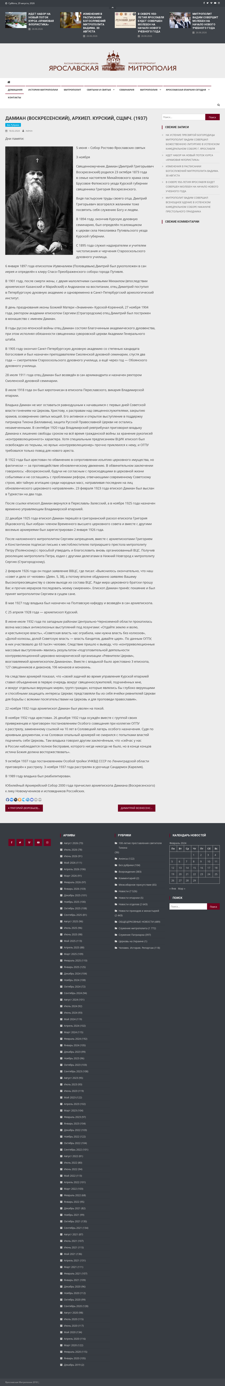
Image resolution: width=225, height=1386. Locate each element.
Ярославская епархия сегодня (186, 89)
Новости (124, 891)
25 (216, 874)
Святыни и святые (99, 89)
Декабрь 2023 (72, 1051)
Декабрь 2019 (72, 1364)
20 (180, 874)
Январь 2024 (71, 1045)
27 (180, 880)
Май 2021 (70, 1254)
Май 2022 (70, 1175)
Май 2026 (70, 862)
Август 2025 (71, 921)
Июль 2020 (70, 1319)
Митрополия (149, 89)
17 (208, 867)
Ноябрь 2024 (71, 980)
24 (208, 874)
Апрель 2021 (71, 1260)
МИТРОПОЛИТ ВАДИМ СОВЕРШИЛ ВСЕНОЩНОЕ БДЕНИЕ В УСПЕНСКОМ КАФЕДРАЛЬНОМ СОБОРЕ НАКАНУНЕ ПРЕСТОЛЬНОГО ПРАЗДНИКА (188, 204)
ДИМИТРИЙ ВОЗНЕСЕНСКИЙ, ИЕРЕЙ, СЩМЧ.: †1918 (138, 808)
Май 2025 (70, 941)
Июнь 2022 (70, 1169)
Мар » (181, 888)
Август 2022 (71, 1156)
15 (194, 867)
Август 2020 (71, 1312)
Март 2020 (70, 1345)
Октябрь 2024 (72, 986)
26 (172, 880)
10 (208, 861)
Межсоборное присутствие (135, 884)
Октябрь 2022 (72, 1143)
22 (194, 874)
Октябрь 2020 (72, 1299)
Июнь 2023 (70, 1091)
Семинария (126, 89)
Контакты (14, 97)
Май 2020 (70, 1332)
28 (187, 880)
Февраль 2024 (72, 1038)
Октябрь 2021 (72, 1221)
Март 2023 (70, 1110)
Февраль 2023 (72, 1117)
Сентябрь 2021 (73, 1227)
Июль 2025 (70, 928)
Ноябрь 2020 (71, 1293)
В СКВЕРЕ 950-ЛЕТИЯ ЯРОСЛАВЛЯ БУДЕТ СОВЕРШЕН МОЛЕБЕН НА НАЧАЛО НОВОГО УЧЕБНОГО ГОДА (151, 22)
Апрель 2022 (71, 1182)
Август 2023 (71, 1078)
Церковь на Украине (131, 941)
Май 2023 (70, 1097)
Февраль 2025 (72, 960)
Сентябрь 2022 (73, 1149)
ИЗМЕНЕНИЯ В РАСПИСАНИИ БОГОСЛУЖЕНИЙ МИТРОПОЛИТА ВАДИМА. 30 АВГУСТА (94, 22)
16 (201, 867)
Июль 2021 (70, 1241)
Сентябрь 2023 (73, 1071)
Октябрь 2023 (72, 1064)
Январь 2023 (71, 1123)
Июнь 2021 (70, 1247)
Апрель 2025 (71, 947)
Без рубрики (13, 125)
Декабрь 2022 (72, 1130)
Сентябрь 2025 (73, 914)
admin (29, 130)
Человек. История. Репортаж (136, 947)
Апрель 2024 (71, 1025)
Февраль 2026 (72, 882)
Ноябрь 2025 (71, 901)
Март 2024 (70, 1032)
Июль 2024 (70, 1006)
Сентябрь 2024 (73, 993)
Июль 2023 (70, 1084)
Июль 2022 (70, 1162)
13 (180, 867)
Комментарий (127, 878)
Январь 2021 (71, 1280)
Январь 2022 (71, 1201)
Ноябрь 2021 (71, 1214)
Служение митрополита (133, 928)
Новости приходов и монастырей (139, 910)
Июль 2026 (70, 849)
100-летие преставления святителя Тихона (140, 845)
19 (172, 874)
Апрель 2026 (71, 869)
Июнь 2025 (70, 934)
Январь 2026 (71, 888)
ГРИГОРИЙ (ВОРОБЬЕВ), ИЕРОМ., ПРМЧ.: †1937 (26, 808)
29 (194, 880)
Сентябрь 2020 (73, 1306)
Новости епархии (129, 897)
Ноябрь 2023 (71, 1058)
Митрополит (72, 89)
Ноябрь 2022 (71, 1136)
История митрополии (43, 89)
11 (216, 861)
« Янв (172, 888)
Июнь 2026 (70, 856)
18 (216, 867)
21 (187, 874)
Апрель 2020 (71, 1338)
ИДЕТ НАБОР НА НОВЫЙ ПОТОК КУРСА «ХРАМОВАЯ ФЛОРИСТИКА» (41, 19)
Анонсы (123, 858)
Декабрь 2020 (72, 1286)
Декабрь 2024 (72, 973)
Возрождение (127, 871)
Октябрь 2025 (72, 908)
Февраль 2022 (72, 1195)
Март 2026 (70, 875)
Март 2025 (70, 954)
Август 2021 (71, 1234)
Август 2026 (71, 843)
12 (172, 867)
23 (201, 874)
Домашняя (15, 89)
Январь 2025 (71, 967)
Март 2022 (70, 1188)
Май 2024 (70, 1019)
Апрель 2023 (71, 1104)
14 (187, 867)
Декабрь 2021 (72, 1208)
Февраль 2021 (72, 1273)
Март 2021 (70, 1267)
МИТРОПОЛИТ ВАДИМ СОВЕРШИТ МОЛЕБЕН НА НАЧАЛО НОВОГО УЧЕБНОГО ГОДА (205, 21)
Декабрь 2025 (72, 895)
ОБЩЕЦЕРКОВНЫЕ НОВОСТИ (136, 921)
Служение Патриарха (131, 934)
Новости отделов (129, 904)
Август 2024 (71, 999)
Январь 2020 (71, 1358)
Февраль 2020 (72, 1351)
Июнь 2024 (70, 1012)
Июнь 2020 (70, 1325)
